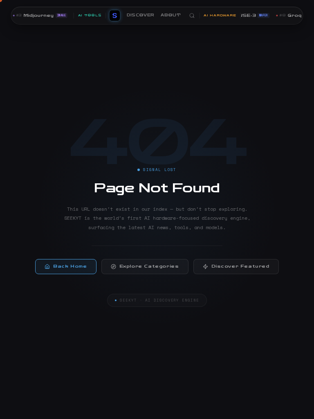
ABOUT (171, 15)
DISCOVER (141, 15)
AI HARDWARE (220, 15)
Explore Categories (149, 266)
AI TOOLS (89, 15)
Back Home (70, 266)
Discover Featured (240, 266)
